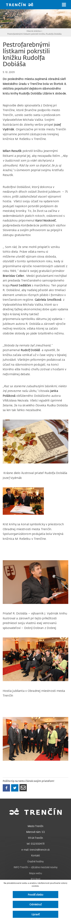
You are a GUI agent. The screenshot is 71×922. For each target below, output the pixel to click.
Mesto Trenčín (35, 826)
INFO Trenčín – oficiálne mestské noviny (36, 867)
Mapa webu (35, 873)
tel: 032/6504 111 (35, 843)
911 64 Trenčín (35, 837)
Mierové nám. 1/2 (35, 831)
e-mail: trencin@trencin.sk (35, 849)
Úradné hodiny (35, 861)
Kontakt (35, 855)
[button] (64, 4)
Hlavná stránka (34, 31)
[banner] (22, 5)
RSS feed (35, 878)
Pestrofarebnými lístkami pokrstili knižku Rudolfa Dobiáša (34, 33)
